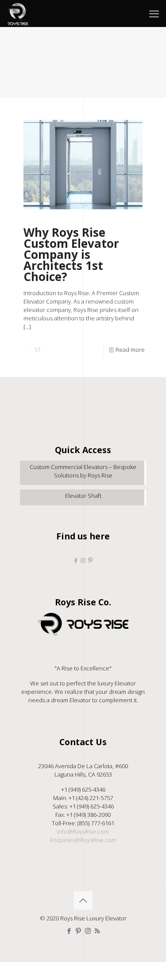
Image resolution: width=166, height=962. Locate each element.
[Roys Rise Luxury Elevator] (18, 13)
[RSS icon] (97, 930)
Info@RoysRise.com (83, 831)
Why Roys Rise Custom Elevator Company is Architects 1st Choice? (71, 254)
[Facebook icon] (69, 930)
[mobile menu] (154, 13)
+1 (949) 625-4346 (83, 789)
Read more (130, 350)
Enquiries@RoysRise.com (83, 840)
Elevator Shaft (83, 496)
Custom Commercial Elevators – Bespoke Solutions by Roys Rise (83, 471)
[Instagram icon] (88, 930)
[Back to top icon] (83, 900)
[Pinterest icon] (78, 930)
